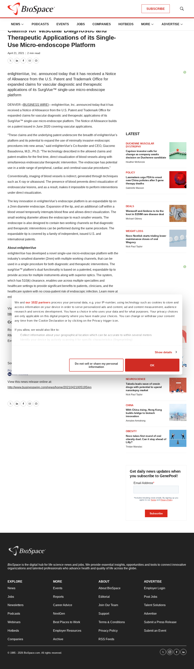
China (129, 405)
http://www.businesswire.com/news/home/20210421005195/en (50, 387)
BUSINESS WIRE (35, 104)
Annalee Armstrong (136, 420)
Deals (130, 206)
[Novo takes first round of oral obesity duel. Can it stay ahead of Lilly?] (177, 438)
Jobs (81, 24)
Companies (101, 24)
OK (152, 365)
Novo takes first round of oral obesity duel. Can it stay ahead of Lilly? (146, 439)
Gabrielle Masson (135, 188)
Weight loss (134, 231)
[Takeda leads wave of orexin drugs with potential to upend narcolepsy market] (177, 386)
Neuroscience (136, 379)
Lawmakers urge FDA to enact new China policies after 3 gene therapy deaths (145, 180)
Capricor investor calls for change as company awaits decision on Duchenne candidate (146, 154)
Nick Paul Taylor (134, 246)
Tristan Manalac (134, 446)
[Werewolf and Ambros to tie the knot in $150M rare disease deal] (177, 213)
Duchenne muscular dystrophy (140, 145)
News (15, 24)
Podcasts (40, 24)
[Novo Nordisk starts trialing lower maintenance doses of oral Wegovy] (177, 238)
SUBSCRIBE (155, 8)
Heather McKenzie (135, 162)
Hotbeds (126, 24)
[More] (22, 24)
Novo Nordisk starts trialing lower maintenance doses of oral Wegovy (146, 239)
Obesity (131, 431)
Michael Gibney (134, 218)
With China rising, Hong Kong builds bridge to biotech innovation (144, 413)
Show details (163, 352)
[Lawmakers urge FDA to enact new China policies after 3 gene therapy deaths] (177, 179)
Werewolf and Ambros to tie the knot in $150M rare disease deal (145, 212)
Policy (130, 172)
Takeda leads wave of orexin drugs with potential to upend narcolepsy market (144, 387)
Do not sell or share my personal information (96, 365)
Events (62, 24)
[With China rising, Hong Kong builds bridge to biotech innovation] (177, 412)
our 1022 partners (38, 302)
